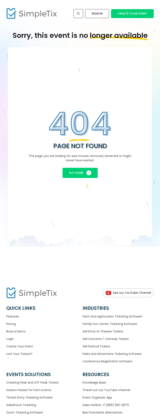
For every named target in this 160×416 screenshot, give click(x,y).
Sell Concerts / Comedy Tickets (105, 339)
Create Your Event (132, 13)
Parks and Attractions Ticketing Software (112, 354)
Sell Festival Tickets (96, 346)
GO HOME (76, 173)
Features (12, 316)
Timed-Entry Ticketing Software (29, 397)
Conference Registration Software (107, 361)
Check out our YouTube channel (106, 390)
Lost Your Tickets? (19, 354)
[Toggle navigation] (78, 13)
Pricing (11, 324)
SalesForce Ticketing (21, 405)
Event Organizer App (97, 397)
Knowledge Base (94, 382)
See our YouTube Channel (132, 293)
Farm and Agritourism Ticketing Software (112, 316)
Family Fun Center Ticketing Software (109, 324)
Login (10, 339)
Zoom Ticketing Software (24, 412)
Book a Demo (16, 331)
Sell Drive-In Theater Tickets (102, 331)
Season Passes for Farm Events (28, 390)
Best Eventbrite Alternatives (102, 412)
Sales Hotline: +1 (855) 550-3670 (105, 405)
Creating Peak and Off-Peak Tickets (32, 382)
